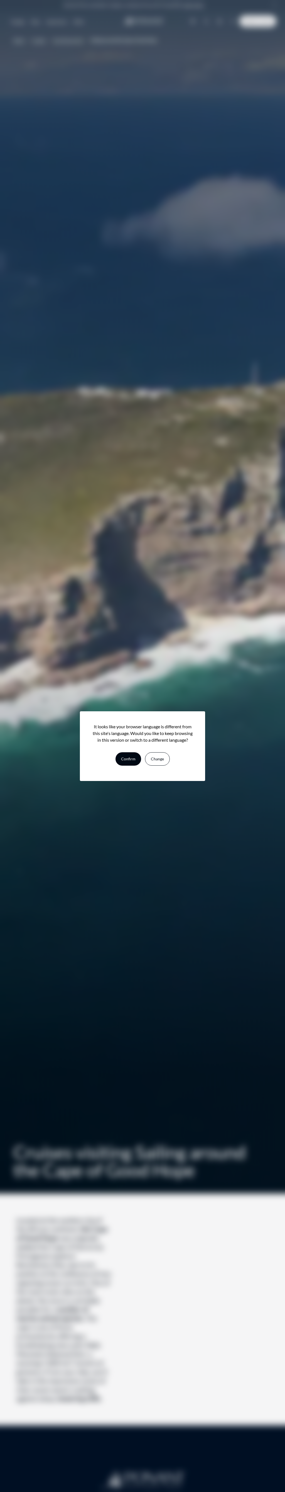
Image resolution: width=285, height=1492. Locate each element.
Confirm (128, 758)
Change (157, 758)
